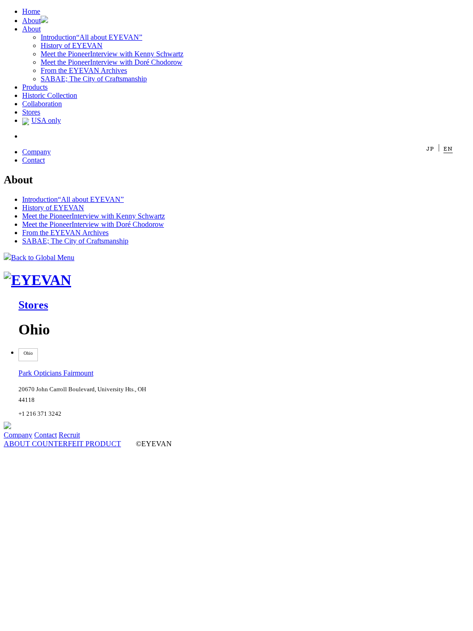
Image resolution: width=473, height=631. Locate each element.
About (31, 20)
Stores (31, 112)
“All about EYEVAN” (91, 37)
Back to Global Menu (42, 257)
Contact (33, 160)
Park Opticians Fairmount (55, 373)
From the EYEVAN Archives (84, 70)
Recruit (69, 435)
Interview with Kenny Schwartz (112, 54)
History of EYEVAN (72, 45)
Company (36, 152)
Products (35, 87)
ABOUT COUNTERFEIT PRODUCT (62, 444)
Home (31, 11)
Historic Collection (49, 95)
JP (430, 149)
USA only (46, 120)
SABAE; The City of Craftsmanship (94, 79)
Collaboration (42, 104)
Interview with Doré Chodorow (111, 62)
